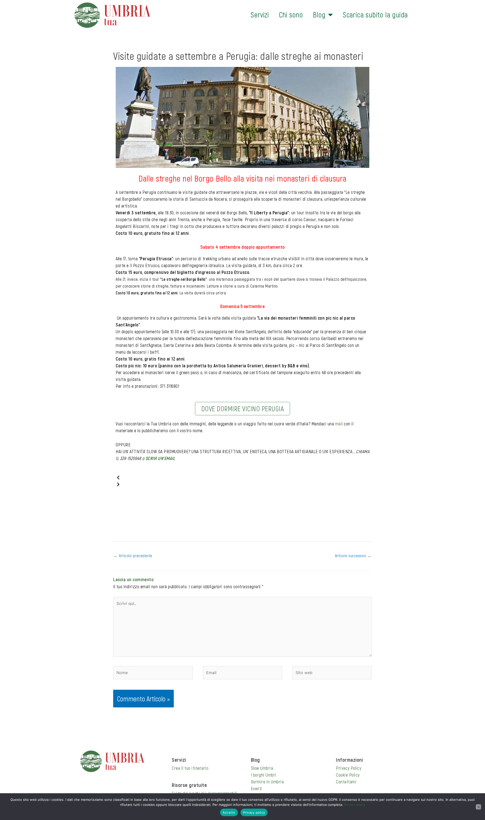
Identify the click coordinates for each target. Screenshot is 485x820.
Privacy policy (354, 805)
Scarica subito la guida (375, 14)
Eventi (256, 788)
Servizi (260, 14)
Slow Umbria (262, 768)
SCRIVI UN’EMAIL (160, 458)
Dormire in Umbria (267, 781)
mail (339, 423)
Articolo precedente (133, 555)
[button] (242, 477)
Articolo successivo (353, 555)
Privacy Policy (348, 768)
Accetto (229, 812)
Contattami (346, 781)
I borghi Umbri (263, 775)
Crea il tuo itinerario (190, 768)
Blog (319, 14)
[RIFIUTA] (478, 807)
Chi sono (291, 14)
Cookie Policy (348, 775)
